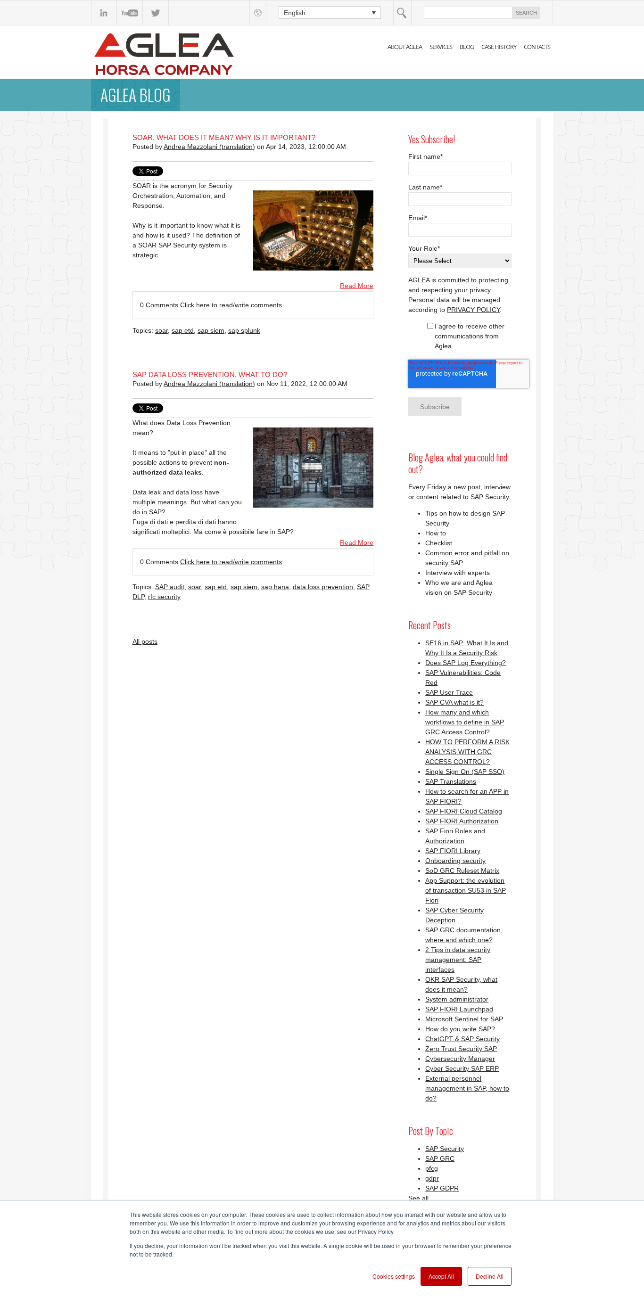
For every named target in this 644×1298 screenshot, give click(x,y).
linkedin (104, 12)
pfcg (431, 1168)
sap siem (211, 330)
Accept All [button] (441, 1276)
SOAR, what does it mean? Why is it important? (223, 137)
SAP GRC (439, 1158)
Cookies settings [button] (393, 1276)
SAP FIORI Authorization (461, 821)
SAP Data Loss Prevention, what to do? (209, 374)
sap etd (183, 330)
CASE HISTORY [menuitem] (498, 46)
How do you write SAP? (460, 1029)
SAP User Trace (449, 692)
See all (418, 1198)
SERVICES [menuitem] (440, 46)
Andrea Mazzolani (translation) (209, 146)
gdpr (432, 1178)
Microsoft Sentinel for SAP (464, 1019)
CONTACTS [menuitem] (537, 46)
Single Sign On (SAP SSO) (464, 771)
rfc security (164, 596)
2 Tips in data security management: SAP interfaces (457, 959)
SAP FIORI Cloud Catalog (463, 811)
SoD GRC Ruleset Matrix (462, 870)
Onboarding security (455, 860)
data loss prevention (323, 587)
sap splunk (244, 330)
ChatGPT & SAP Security (462, 1039)
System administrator (456, 999)
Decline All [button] (490, 1276)
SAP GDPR (442, 1188)
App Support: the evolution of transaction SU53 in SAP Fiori (465, 890)
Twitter (156, 12)
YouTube (130, 12)
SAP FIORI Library (452, 850)
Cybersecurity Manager (460, 1058)
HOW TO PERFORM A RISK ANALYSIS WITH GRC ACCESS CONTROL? (467, 751)
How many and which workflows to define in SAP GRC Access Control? (464, 722)
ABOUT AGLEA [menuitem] (405, 46)
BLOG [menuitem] (467, 46)
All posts (144, 641)
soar (161, 330)
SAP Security (444, 1148)
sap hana (275, 587)
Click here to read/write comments (231, 305)
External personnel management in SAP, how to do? (467, 1088)
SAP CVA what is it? (454, 702)
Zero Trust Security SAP (461, 1048)
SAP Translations (450, 781)
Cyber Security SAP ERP (462, 1068)
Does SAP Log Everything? (465, 662)
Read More (356, 285)
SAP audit (169, 587)
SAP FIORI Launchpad (459, 1009)
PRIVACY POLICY (473, 309)
